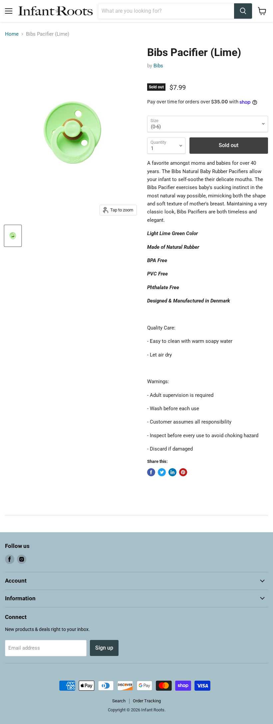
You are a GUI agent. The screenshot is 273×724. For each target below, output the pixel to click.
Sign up (104, 648)
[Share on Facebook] (151, 472)
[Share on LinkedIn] (172, 472)
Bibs (158, 66)
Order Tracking (147, 700)
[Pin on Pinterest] (183, 472)
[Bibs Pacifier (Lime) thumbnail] (12, 235)
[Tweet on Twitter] (162, 472)
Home (12, 34)
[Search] (243, 11)
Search (119, 700)
